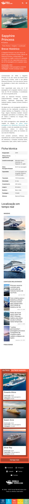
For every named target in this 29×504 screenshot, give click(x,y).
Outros (5, 42)
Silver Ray (8, 448)
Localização (21, 46)
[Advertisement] (14, 357)
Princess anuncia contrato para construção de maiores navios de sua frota (16, 289)
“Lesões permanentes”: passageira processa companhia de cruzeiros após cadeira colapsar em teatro (17, 332)
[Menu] (26, 3)
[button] (14, 223)
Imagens (14, 46)
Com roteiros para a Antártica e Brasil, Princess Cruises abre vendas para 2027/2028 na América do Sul (17, 302)
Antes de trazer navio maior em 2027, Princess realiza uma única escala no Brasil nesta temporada (16, 317)
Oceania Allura (10, 392)
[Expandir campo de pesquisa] (22, 3)
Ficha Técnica (6, 46)
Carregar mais (14, 460)
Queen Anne (9, 420)
